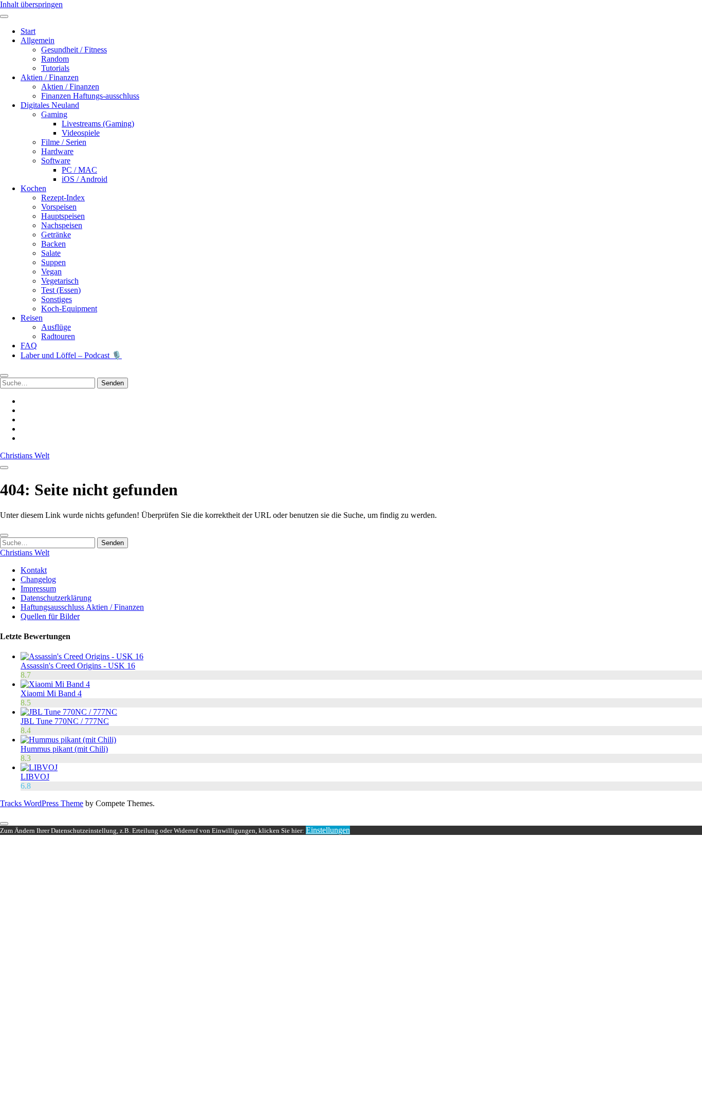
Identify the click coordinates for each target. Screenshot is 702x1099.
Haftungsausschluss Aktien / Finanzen (82, 607)
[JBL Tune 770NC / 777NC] (69, 711)
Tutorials (55, 68)
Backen (53, 243)
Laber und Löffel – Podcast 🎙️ (71, 355)
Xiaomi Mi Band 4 (51, 693)
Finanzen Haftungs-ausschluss (90, 95)
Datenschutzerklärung (56, 597)
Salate (51, 253)
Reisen (32, 317)
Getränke (56, 234)
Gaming (54, 114)
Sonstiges (56, 299)
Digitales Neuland (50, 105)
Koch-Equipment (69, 308)
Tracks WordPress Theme (41, 803)
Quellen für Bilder (50, 616)
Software (55, 160)
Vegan (51, 271)
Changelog (38, 579)
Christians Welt (24, 455)
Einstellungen (328, 830)
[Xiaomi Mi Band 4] (55, 684)
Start (28, 31)
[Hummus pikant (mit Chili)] (68, 739)
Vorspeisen (59, 206)
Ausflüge (56, 327)
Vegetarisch (60, 280)
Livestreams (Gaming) (98, 123)
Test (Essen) (61, 290)
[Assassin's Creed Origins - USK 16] (82, 656)
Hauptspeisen (63, 216)
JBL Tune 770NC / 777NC (65, 721)
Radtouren (58, 336)
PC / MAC (79, 169)
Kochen (33, 188)
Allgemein (37, 40)
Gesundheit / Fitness (74, 49)
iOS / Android (84, 179)
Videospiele (81, 132)
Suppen (53, 262)
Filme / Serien (63, 142)
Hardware (57, 151)
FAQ (29, 345)
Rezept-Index (63, 197)
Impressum (38, 588)
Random (55, 58)
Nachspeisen (61, 225)
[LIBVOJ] (39, 767)
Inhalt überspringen (31, 4)
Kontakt (34, 570)
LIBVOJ (35, 776)
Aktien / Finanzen (50, 77)
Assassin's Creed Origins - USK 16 (78, 665)
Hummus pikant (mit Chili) (64, 748)
